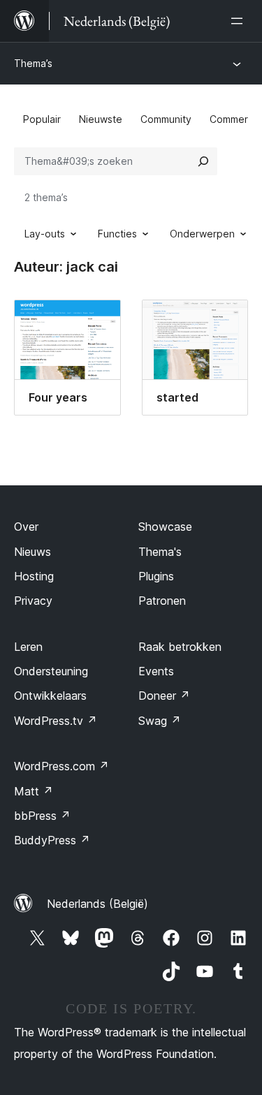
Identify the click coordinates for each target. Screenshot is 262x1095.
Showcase (165, 527)
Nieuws (32, 552)
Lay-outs (44, 234)
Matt (33, 791)
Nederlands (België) (97, 904)
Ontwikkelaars (50, 696)
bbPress (42, 816)
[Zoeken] (203, 161)
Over (26, 527)
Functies (117, 234)
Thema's (160, 552)
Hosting (34, 576)
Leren (28, 647)
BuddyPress (52, 840)
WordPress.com (61, 766)
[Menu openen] (239, 21)
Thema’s (33, 63)
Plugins (156, 576)
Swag (159, 721)
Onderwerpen (202, 234)
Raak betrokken (179, 647)
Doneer (164, 696)
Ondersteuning (51, 671)
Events (156, 671)
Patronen (162, 601)
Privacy (33, 601)
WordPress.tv (55, 721)
